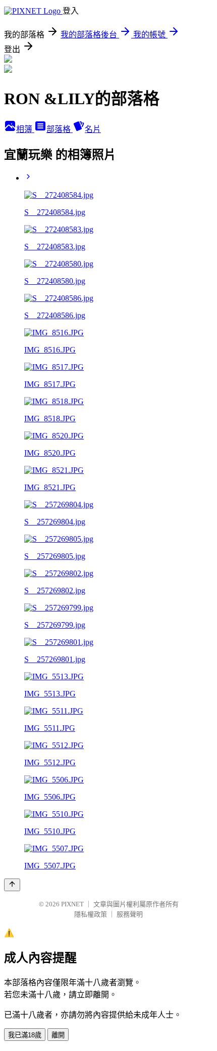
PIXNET (72, 904)
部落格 (59, 129)
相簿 (25, 129)
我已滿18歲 (24, 1035)
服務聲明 (130, 914)
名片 (93, 129)
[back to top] (12, 885)
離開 (58, 1035)
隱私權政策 (90, 914)
